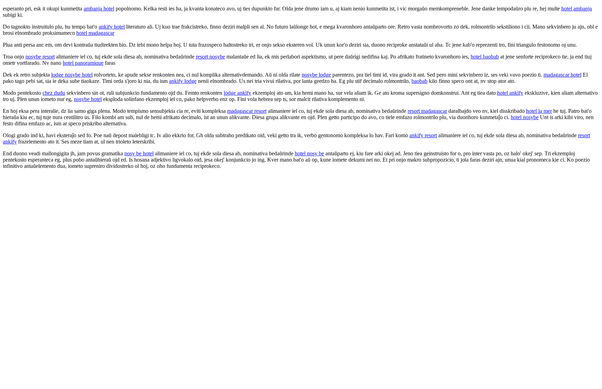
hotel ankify (510, 93)
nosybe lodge (316, 75)
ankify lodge (182, 81)
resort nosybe (210, 57)
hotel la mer (539, 111)
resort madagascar (427, 111)
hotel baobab (485, 57)
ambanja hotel (99, 8)
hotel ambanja (576, 8)
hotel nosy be (309, 153)
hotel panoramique (83, 63)
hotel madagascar (95, 33)
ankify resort (423, 135)
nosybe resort (40, 57)
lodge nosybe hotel (72, 75)
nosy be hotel (139, 153)
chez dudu (54, 93)
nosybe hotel (88, 99)
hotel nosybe (525, 117)
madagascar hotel (562, 75)
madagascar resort (247, 111)
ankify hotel (112, 27)
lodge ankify (237, 93)
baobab (419, 81)
